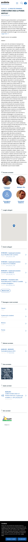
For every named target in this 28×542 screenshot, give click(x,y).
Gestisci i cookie (11, 539)
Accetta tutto (22, 539)
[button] (14, 226)
